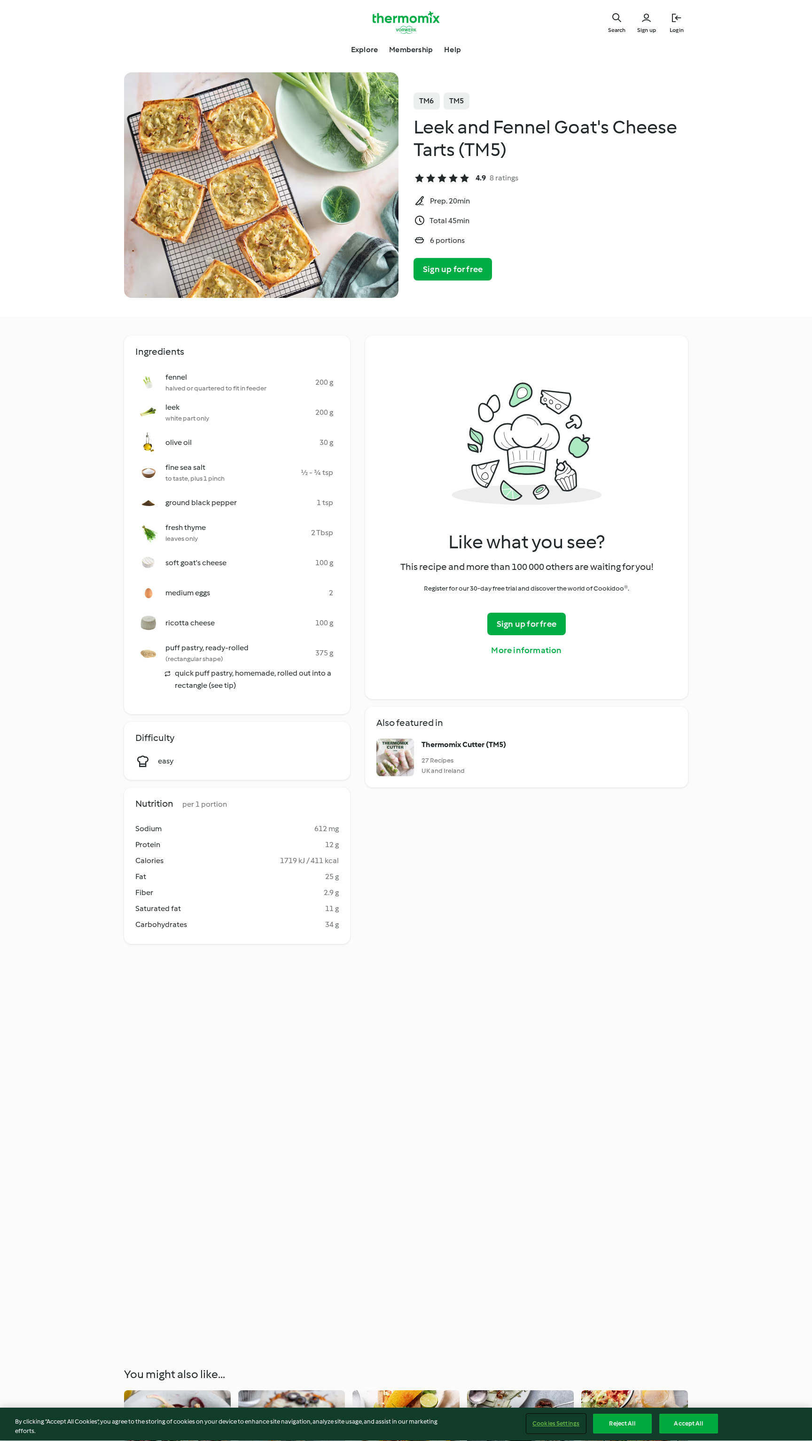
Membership (411, 49)
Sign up (646, 30)
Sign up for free (453, 269)
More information (526, 650)
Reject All (622, 1423)
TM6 (426, 100)
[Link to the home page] (406, 22)
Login (677, 30)
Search (616, 30)
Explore (364, 49)
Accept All (688, 1423)
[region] (406, 1424)
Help (452, 49)
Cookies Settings (555, 1423)
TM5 (456, 100)
